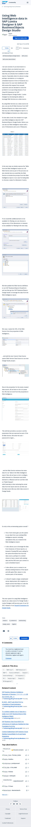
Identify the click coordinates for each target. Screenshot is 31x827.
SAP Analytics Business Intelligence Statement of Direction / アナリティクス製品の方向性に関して (15, 694)
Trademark (8, 818)
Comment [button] (24, 638)
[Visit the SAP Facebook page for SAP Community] (11, 804)
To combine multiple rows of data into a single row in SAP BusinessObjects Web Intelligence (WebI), (14, 714)
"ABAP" (4, 672)
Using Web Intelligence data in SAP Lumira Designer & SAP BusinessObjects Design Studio (14, 23)
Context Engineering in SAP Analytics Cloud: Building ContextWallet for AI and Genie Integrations (15, 734)
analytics (5, 620)
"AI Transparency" (20, 675)
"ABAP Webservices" (20, 669)
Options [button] (14, 41)
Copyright (7, 813)
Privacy (8, 809)
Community (12, 2)
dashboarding (22, 620)
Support (23, 818)
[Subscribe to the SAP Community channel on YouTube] (17, 804)
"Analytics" (20, 678)
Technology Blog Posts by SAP (12, 698)
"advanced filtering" (7, 675)
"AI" (3, 678)
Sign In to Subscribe (21, 38)
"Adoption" (24, 672)
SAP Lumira (24, 55)
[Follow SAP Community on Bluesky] (14, 804)
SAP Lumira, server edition (9, 59)
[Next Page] (17, 683)
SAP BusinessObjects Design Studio (11, 55)
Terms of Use (23, 809)
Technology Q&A (8, 718)
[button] (8, 51)
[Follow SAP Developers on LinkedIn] (20, 804)
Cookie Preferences (7, 823)
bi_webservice (13, 620)
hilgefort (14, 624)
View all (4, 794)
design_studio (6, 624)
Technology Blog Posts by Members (12, 6)
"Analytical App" (11, 678)
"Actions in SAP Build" (14, 672)
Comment (8, 658)
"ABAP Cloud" (9, 669)
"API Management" (7, 681)
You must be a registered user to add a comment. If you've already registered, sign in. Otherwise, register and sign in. (15, 652)
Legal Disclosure (23, 813)
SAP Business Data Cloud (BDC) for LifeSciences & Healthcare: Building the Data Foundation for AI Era (15, 724)
